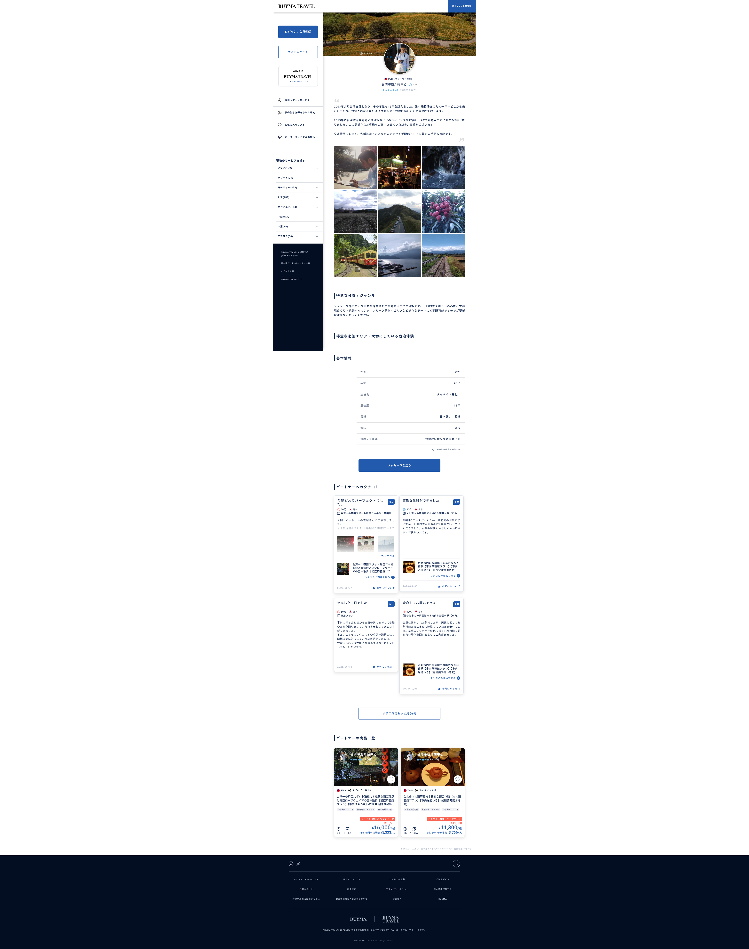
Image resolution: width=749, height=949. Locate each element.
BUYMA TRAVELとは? (306, 879)
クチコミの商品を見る (377, 577)
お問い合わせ (306, 889)
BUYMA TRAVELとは (291, 279)
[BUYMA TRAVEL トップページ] (363, 6)
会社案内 (397, 899)
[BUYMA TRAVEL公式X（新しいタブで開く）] (298, 863)
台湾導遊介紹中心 (363, 754)
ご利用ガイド (443, 879)
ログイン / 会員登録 (461, 6)
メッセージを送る (399, 465)
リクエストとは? (351, 879)
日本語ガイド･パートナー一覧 (295, 263)
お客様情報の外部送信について (352, 899)
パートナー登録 (397, 879)
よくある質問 (287, 271)
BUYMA (442, 899)
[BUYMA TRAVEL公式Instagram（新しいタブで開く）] (291, 863)
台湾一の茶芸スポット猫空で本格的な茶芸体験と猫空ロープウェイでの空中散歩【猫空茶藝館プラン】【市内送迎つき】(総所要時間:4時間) (373, 568)
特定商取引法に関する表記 (306, 899)
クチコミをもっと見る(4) (399, 713)
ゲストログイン (298, 51)
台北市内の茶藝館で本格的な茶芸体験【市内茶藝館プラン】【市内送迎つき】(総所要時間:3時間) (438, 566)
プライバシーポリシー (397, 889)
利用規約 (351, 889)
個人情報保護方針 (443, 889)
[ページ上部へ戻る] (456, 864)
